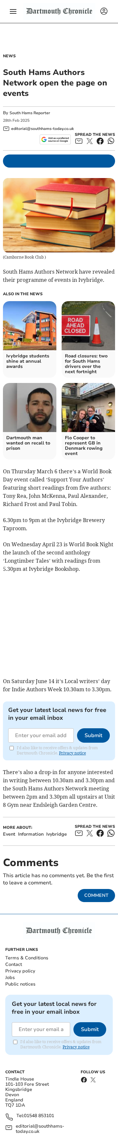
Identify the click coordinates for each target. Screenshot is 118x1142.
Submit (93, 735)
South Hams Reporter (30, 113)
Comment (96, 895)
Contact (13, 964)
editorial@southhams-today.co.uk (40, 1129)
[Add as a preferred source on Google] (55, 139)
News (9, 56)
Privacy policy (20, 971)
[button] (13, 11)
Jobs (10, 977)
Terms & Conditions (26, 958)
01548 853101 (39, 1116)
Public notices (20, 984)
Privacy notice (72, 753)
